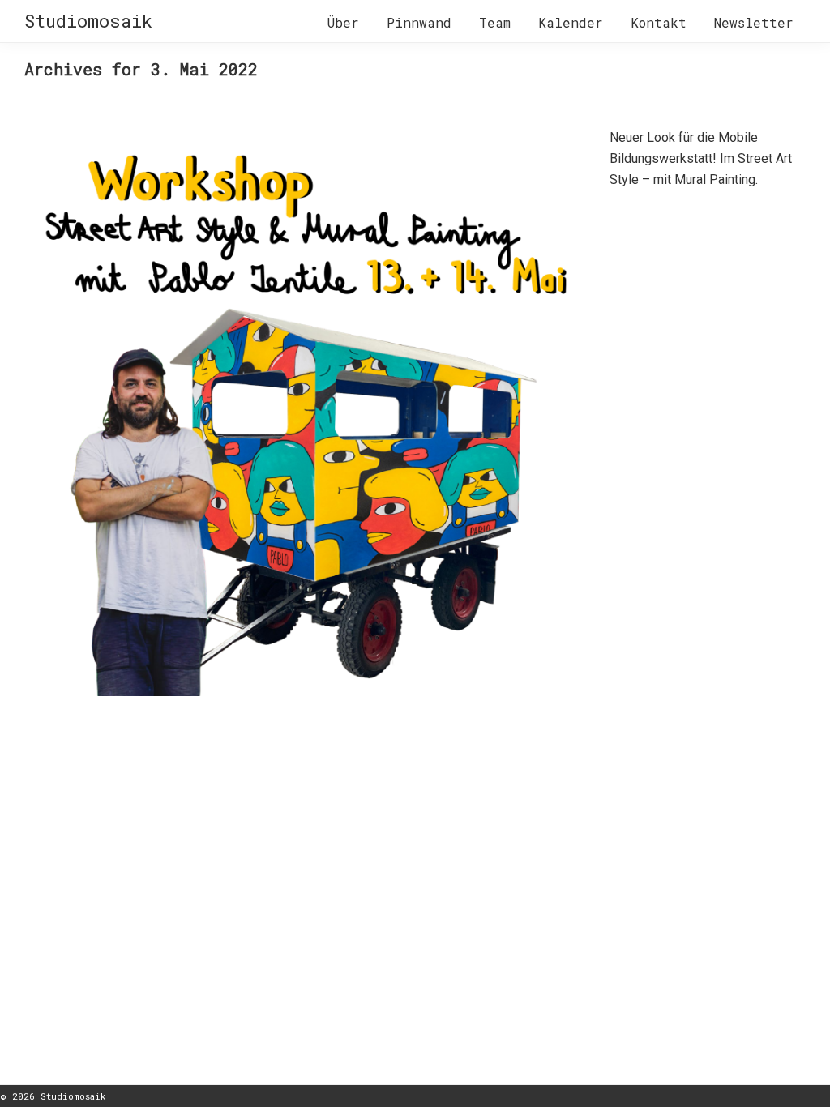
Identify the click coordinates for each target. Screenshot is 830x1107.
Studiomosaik (88, 20)
